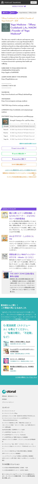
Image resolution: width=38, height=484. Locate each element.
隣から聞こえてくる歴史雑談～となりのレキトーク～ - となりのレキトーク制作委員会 (22, 216)
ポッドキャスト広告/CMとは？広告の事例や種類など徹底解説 (17, 451)
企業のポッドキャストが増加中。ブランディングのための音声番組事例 (18, 440)
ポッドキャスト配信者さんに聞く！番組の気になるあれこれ (16, 422)
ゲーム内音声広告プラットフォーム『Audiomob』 (14, 434)
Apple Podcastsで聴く (19, 148)
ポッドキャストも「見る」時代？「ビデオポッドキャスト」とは (17, 444)
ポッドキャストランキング (8, 411)
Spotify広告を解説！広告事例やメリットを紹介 (13, 429)
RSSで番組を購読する (19, 164)
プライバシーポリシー (8, 402)
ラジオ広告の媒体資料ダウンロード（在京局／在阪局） (15, 470)
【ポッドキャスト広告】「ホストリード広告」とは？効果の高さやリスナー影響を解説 (18, 426)
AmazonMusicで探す (19, 159)
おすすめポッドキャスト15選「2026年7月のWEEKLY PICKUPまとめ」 (19, 416)
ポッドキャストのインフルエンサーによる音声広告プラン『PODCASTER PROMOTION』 (16, 419)
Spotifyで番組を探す (19, 153)
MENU (33, 2)
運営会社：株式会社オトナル (9, 396)
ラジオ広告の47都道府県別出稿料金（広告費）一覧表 (15, 467)
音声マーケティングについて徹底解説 (11, 453)
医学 (16, 21)
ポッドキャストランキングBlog (9, 413)
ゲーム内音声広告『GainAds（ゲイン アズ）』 (13, 432)
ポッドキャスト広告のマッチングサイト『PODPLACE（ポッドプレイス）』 (19, 447)
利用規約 (4, 399)
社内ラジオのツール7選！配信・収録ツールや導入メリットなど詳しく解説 (19, 459)
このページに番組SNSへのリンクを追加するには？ (20, 170)
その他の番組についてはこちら (26, 377)
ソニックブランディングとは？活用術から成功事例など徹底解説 (17, 456)
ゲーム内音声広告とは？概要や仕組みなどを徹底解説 (15, 437)
